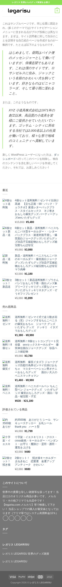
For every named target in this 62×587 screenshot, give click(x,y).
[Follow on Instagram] (11, 518)
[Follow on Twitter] (17, 518)
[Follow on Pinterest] (29, 518)
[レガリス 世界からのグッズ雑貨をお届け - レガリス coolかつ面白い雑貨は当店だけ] (19, 10)
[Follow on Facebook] (5, 518)
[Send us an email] (23, 518)
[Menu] (42, 11)
